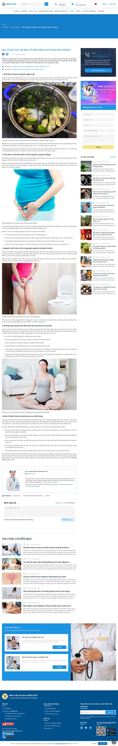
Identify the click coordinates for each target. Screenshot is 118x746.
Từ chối (94, 743)
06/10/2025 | (27, 66)
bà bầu (67, 149)
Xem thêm (113, 157)
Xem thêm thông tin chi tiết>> (50, 482)
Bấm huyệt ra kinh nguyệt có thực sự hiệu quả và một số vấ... (47, 606)
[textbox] (98, 130)
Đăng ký (104, 4)
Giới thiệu (24, 11)
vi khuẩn (61, 238)
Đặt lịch (59, 647)
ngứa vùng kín (33, 320)
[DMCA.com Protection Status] (8, 734)
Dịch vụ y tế (33, 11)
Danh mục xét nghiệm (89, 11)
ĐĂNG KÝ (110, 712)
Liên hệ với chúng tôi (98, 70)
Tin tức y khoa (15, 27)
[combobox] (98, 130)
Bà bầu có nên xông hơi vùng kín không (32, 495)
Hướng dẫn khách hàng (46, 11)
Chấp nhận (103, 743)
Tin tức (72, 11)
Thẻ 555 (78, 11)
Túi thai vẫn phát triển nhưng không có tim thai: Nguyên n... (47, 562)
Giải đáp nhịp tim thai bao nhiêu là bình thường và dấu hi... (46, 547)
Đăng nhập (112, 4)
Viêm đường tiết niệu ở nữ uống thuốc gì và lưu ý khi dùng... (47, 591)
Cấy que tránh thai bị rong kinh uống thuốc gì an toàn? (44, 577)
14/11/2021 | (24, 69)
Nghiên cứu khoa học (61, 11)
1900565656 (7, 708)
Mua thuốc (101, 11)
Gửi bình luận (66, 520)
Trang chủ (5, 27)
